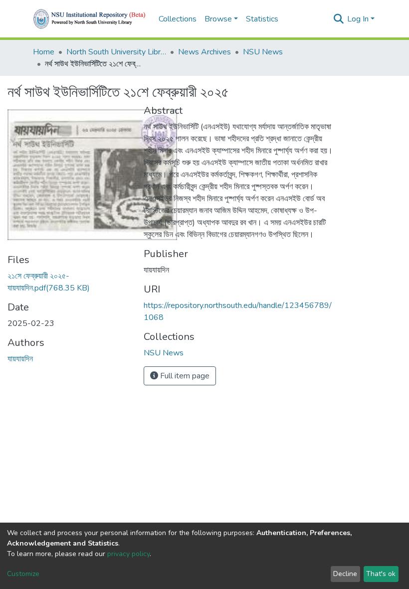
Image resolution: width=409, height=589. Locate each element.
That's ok (381, 574)
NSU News (263, 51)
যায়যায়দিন (20, 358)
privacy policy (128, 554)
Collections (178, 18)
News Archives (204, 51)
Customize (23, 574)
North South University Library (116, 51)
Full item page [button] (183, 375)
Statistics (262, 18)
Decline (345, 574)
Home (43, 51)
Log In (358, 18)
